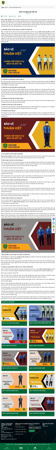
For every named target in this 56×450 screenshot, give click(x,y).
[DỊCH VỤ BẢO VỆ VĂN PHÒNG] (41, 381)
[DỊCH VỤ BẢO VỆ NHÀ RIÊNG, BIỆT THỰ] (41, 313)
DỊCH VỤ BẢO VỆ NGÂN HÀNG (10, 390)
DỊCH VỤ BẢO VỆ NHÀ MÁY (37, 345)
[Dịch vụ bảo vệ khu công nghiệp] (14, 313)
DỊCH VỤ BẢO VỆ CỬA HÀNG (37, 413)
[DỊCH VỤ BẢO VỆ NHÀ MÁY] (41, 336)
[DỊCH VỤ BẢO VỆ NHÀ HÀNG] (41, 358)
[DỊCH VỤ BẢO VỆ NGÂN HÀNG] (14, 381)
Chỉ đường (53, 231)
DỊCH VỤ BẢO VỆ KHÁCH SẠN (10, 413)
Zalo (53, 220)
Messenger (53, 224)
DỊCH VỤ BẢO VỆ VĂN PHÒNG (38, 390)
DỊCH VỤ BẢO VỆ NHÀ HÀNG (37, 368)
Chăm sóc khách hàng (20, 431)
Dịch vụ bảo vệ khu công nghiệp (10, 323)
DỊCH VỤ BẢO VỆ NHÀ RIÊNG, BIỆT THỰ (40, 323)
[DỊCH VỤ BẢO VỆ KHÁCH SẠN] (14, 403)
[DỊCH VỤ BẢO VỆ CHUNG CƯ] (14, 358)
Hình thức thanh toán (20, 429)
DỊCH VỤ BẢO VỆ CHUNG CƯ (10, 368)
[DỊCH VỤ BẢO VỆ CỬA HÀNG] (41, 403)
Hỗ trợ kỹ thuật (19, 434)
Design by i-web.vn (46, 444)
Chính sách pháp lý (20, 426)
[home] (3, 3)
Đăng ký (32, 430)
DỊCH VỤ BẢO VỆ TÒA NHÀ (9, 345)
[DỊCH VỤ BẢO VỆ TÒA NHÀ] (14, 336)
